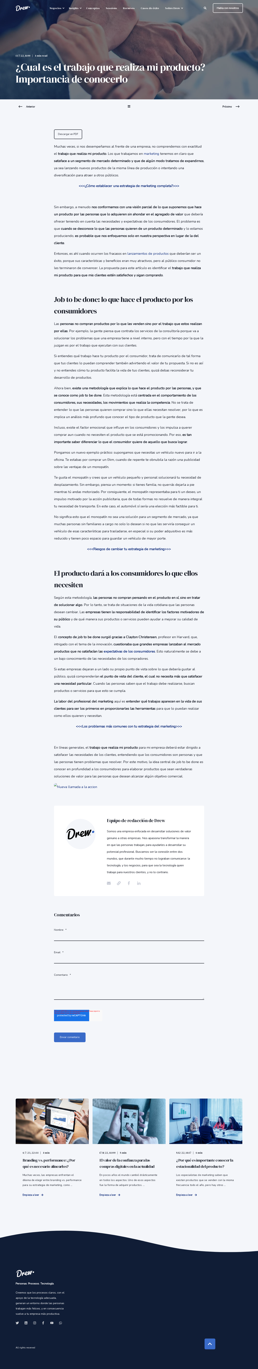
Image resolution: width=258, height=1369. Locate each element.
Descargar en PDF (68, 134)
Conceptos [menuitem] (93, 8)
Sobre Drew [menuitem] (172, 8)
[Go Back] (129, 108)
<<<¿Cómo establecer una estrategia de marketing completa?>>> (129, 186)
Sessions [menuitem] (111, 8)
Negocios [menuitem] (55, 8)
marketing (151, 153)
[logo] (25, 1273)
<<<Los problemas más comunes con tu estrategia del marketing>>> (129, 726)
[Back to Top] (210, 1344)
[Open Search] (205, 8)
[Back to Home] (22, 8)
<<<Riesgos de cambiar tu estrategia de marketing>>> (129, 549)
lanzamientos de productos (148, 253)
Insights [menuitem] (74, 8)
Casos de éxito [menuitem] (150, 8)
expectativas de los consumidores (129, 651)
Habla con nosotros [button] (228, 8)
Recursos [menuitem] (129, 8)
